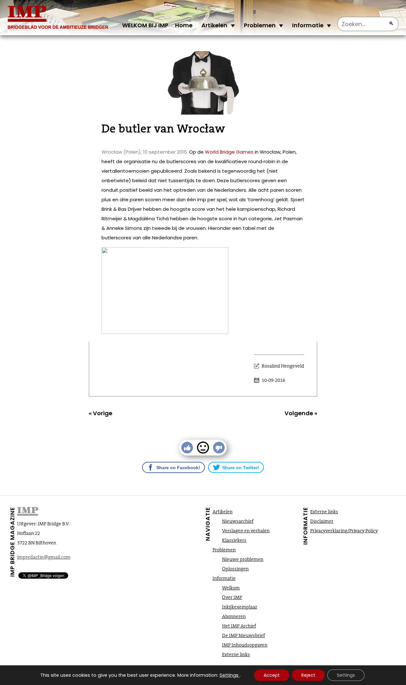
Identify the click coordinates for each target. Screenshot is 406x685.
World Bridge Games (229, 152)
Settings (229, 675)
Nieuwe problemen (242, 559)
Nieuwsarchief (237, 521)
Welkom (231, 588)
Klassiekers (234, 540)
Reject (308, 675)
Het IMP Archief (239, 626)
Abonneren (234, 616)
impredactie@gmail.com (43, 557)
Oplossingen (235, 569)
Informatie (308, 25)
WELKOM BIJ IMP (145, 25)
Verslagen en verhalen (246, 531)
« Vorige (100, 413)
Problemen (260, 25)
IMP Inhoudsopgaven (244, 645)
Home (184, 25)
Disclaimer (321, 521)
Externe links (236, 654)
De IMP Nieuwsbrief (243, 635)
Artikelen (214, 25)
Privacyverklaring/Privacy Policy (344, 531)
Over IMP (232, 597)
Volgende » (301, 413)
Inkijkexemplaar (239, 607)
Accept (272, 675)
